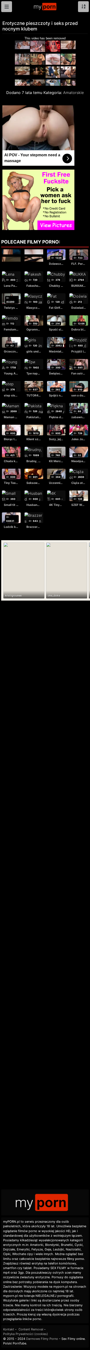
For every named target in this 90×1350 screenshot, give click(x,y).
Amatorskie (73, 92)
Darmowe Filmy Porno (42, 1339)
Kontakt (8, 1329)
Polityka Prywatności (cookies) (25, 1334)
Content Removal (30, 1329)
